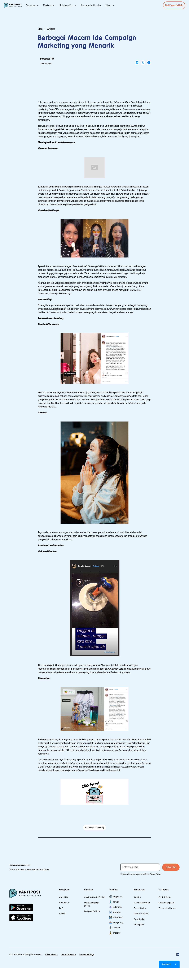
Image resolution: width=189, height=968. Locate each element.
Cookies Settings (86, 954)
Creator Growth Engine (94, 897)
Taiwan (116, 902)
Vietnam (116, 928)
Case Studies (139, 919)
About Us (63, 897)
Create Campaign (166, 903)
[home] (13, 5)
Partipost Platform (92, 911)
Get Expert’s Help (174, 5)
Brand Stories (140, 908)
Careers (62, 914)
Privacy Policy (51, 954)
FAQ (61, 908)
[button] (32, 5)
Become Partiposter (91, 5)
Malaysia (116, 912)
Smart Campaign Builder (91, 904)
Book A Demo (165, 897)
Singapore (117, 897)
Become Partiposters (168, 908)
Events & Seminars (142, 903)
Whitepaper (139, 925)
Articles (137, 897)
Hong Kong (118, 922)
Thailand (116, 933)
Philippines (117, 917)
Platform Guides (141, 914)
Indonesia (117, 907)
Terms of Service (68, 954)
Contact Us (64, 903)
